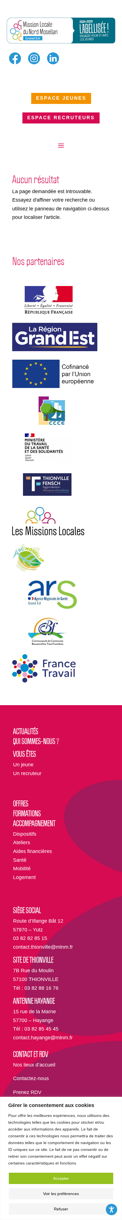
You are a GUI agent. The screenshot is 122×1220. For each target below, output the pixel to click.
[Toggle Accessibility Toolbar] (111, 1209)
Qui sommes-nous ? (36, 741)
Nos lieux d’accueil (34, 1065)
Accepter (61, 1178)
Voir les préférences (61, 1193)
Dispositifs (24, 834)
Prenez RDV (27, 1092)
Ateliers (21, 842)
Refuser (61, 1209)
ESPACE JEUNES (61, 98)
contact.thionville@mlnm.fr (43, 947)
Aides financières (32, 851)
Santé (19, 860)
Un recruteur (27, 773)
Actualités (25, 731)
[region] (61, 1158)
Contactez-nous (31, 1078)
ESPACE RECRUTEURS (61, 117)
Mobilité (22, 868)
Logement (24, 877)
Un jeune (23, 764)
